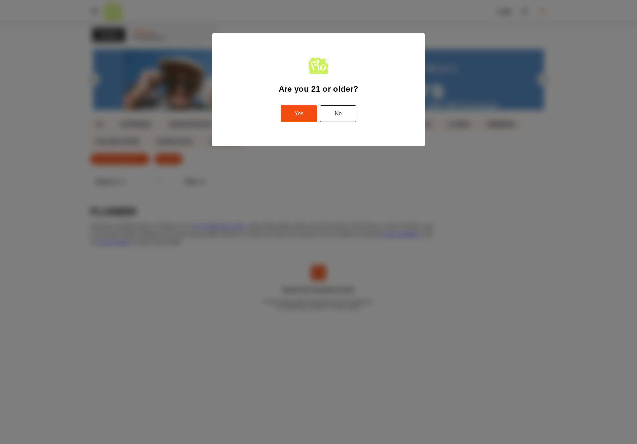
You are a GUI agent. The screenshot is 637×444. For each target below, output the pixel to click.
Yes (299, 113)
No (338, 113)
